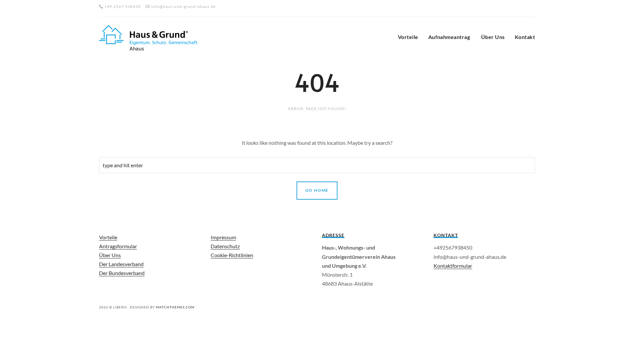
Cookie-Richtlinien (232, 255)
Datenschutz (225, 246)
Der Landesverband (121, 264)
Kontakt (525, 37)
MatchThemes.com (175, 307)
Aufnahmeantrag (449, 37)
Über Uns (493, 37)
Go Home (317, 190)
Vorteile (408, 37)
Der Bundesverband (122, 273)
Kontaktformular (453, 265)
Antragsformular (118, 246)
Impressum (223, 237)
